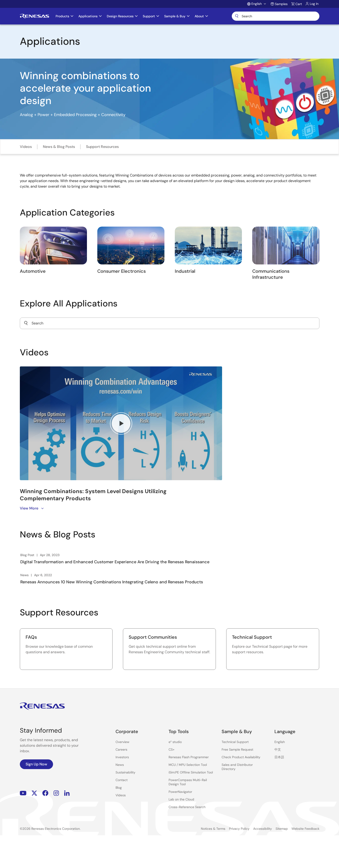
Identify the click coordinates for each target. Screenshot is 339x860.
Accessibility (262, 829)
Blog (119, 787)
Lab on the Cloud (181, 799)
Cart (298, 4)
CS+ (172, 749)
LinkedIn (67, 793)
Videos (26, 146)
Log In (314, 4)
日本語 (279, 757)
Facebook (45, 793)
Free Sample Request (237, 749)
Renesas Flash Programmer (189, 757)
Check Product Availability (241, 757)
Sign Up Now (36, 764)
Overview (122, 742)
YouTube (23, 793)
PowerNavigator (180, 792)
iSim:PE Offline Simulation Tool (191, 772)
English (279, 742)
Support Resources (102, 146)
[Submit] (26, 323)
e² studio (175, 742)
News (120, 765)
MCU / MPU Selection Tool (188, 765)
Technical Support (235, 742)
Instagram (56, 793)
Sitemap (282, 829)
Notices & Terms (213, 829)
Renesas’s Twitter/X (34, 793)
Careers (121, 749)
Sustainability (125, 772)
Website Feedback (305, 829)
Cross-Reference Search (187, 807)
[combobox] (169, 323)
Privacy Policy (239, 829)
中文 (277, 749)
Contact (122, 780)
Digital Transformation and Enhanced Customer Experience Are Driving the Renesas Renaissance (114, 562)
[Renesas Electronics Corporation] (34, 16)
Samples (281, 4)
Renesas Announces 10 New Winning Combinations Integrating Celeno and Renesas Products (111, 582)
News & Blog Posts (59, 146)
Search (275, 16)
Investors (122, 757)
